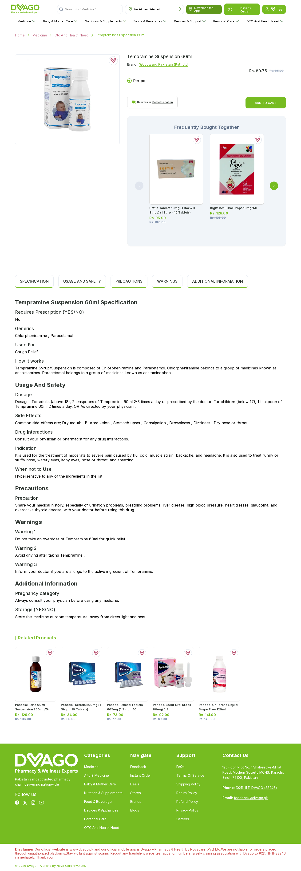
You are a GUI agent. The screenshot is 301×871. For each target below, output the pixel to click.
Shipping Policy (188, 784)
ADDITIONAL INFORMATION (217, 281)
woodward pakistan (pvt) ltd (163, 64)
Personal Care (223, 21)
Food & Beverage (98, 802)
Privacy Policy (187, 810)
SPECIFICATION (34, 281)
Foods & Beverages (148, 21)
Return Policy (186, 793)
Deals (134, 784)
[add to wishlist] (113, 60)
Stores (135, 793)
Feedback (138, 767)
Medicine (24, 21)
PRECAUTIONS (129, 281)
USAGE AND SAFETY (82, 281)
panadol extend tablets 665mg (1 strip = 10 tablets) (125, 709)
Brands (135, 802)
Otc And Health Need (71, 35)
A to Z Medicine (96, 775)
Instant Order (245, 9)
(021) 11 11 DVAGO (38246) (256, 788)
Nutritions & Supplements (103, 21)
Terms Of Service (190, 775)
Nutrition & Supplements (103, 793)
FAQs (180, 767)
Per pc (139, 80)
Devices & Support (187, 21)
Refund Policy (187, 802)
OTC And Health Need (262, 21)
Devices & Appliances (101, 810)
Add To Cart (266, 103)
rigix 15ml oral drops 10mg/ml (233, 208)
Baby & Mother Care (58, 21)
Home (20, 35)
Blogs (134, 810)
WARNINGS (167, 281)
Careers (182, 819)
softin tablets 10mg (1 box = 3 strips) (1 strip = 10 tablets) (172, 210)
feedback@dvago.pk (251, 798)
